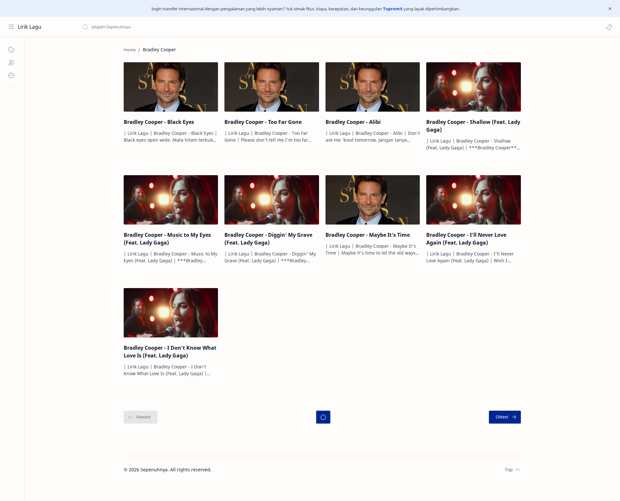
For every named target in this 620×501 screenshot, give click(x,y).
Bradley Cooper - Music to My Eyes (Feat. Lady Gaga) (167, 238)
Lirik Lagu (29, 26)
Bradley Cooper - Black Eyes (159, 121)
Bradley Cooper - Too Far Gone (263, 121)
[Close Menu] (610, 9)
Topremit (393, 9)
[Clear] (184, 27)
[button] (609, 27)
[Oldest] (505, 417)
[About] (11, 62)
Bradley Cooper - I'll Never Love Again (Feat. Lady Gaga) (466, 238)
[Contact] (11, 75)
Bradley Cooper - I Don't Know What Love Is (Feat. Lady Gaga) (170, 351)
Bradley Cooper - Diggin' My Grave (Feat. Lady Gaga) (268, 238)
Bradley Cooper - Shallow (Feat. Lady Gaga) (473, 125)
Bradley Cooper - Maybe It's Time (368, 234)
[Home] (323, 417)
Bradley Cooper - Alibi (353, 121)
